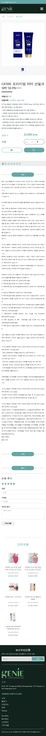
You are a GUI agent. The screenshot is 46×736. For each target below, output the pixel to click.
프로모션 (5, 704)
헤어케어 (5, 719)
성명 (3, 488)
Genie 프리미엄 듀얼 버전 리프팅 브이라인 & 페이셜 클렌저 (13, 569)
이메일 (4, 497)
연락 (3, 707)
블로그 (4, 701)
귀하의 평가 (6, 506)
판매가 (5, 135)
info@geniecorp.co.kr (9, 2)
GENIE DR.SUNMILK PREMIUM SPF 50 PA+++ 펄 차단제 (13, 628)
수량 (4, 141)
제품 (3, 16)
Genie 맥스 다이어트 (13, 597)
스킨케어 (10, 16)
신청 (37, 659)
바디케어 (5, 716)
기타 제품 (5, 725)
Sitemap (4, 710)
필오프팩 (19, 16)
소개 (3, 698)
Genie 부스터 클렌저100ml (33, 598)
